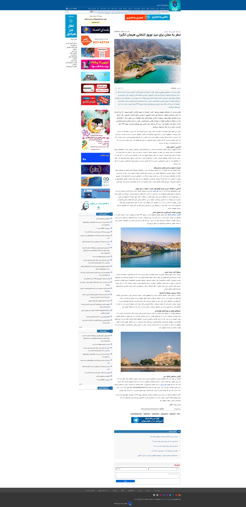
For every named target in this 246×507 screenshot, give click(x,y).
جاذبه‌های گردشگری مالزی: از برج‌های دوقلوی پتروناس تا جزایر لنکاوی (158, 455)
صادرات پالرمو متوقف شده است (101, 256)
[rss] (179, 495)
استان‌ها (125, 8)
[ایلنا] (175, 5)
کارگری (147, 8)
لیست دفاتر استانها (103, 490)
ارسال (125, 481)
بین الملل (130, 8)
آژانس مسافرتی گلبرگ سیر (173, 215)
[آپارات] (160, 495)
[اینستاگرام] (166, 495)
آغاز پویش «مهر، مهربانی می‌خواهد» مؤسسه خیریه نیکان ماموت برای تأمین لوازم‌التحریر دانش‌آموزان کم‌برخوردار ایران (96, 250)
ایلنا (167, 8)
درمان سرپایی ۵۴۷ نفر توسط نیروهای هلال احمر (164, 437)
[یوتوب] (176, 495)
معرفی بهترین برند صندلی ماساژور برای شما (98, 317)
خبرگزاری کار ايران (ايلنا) (166, 499)
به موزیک (74, 45)
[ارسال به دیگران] (122, 88)
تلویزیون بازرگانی (92, 8)
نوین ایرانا (74, 39)
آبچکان (74, 65)
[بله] (156, 495)
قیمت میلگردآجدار (71, 63)
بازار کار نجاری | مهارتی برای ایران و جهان (99, 301)
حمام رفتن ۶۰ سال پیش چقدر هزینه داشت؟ (165, 441)
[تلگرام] (163, 495)
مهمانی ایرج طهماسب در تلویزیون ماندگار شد (164, 451)
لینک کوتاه (177, 409)
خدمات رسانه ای (90, 490)
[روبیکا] (153, 495)
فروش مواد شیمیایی (73, 54)
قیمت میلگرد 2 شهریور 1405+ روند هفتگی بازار (97, 279)
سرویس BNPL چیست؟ (103, 228)
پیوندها (115, 490)
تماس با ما (157, 490)
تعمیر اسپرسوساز (71, 66)
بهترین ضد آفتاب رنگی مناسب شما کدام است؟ (97, 232)
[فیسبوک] (173, 495)
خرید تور (74, 51)
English (75, 8)
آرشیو (80, 327)
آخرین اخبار (162, 8)
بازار (98, 8)
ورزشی (120, 8)
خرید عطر (74, 61)
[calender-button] (92, 11)
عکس (108, 8)
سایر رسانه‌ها (114, 8)
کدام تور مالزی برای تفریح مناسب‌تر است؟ (165, 446)
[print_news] (115, 88)
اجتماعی (143, 8)
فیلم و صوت (103, 8)
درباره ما (148, 490)
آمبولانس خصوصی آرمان (103, 218)
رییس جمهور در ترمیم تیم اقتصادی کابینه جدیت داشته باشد (145, 13)
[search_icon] (68, 12)
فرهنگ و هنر (137, 8)
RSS (122, 490)
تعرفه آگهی (131, 490)
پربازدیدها (103, 331)
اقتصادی (152, 8)
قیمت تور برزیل (165, 385)
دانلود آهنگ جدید (71, 43)
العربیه (70, 8)
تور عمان (155, 191)
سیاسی (157, 8)
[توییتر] (169, 495)
